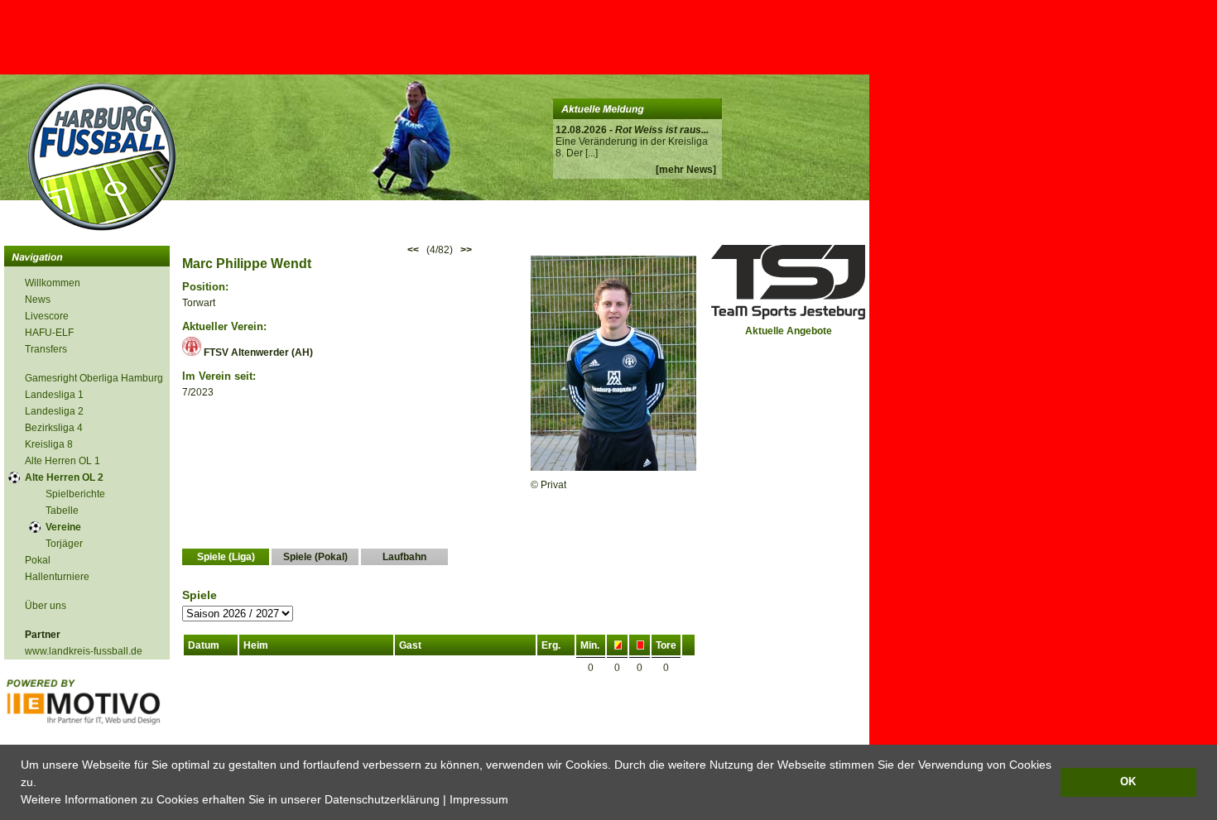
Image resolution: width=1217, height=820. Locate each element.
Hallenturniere (57, 577)
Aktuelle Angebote (788, 331)
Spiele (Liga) (226, 557)
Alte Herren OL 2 (64, 477)
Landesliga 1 (54, 394)
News (38, 299)
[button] (514, 800)
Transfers (46, 349)
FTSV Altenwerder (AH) (257, 352)
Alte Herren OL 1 (62, 461)
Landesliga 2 (54, 411)
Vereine (63, 527)
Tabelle (62, 510)
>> (466, 250)
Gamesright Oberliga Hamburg (94, 378)
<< (413, 250)
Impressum (479, 799)
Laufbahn (404, 557)
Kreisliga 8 (49, 444)
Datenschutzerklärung (382, 799)
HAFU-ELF (49, 332)
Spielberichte (75, 494)
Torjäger (64, 543)
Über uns (45, 605)
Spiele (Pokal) (315, 557)
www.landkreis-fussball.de (83, 651)
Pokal (38, 560)
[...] (591, 153)
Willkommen (52, 283)
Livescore (47, 316)
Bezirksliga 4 (54, 428)
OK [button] (1128, 782)
